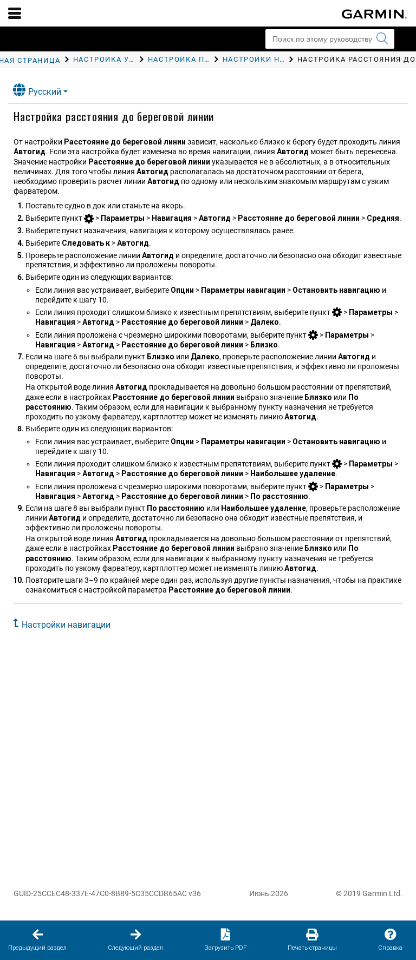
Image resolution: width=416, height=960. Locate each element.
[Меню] (14, 13)
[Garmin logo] (374, 14)
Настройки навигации (66, 625)
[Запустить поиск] (381, 39)
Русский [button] (44, 92)
